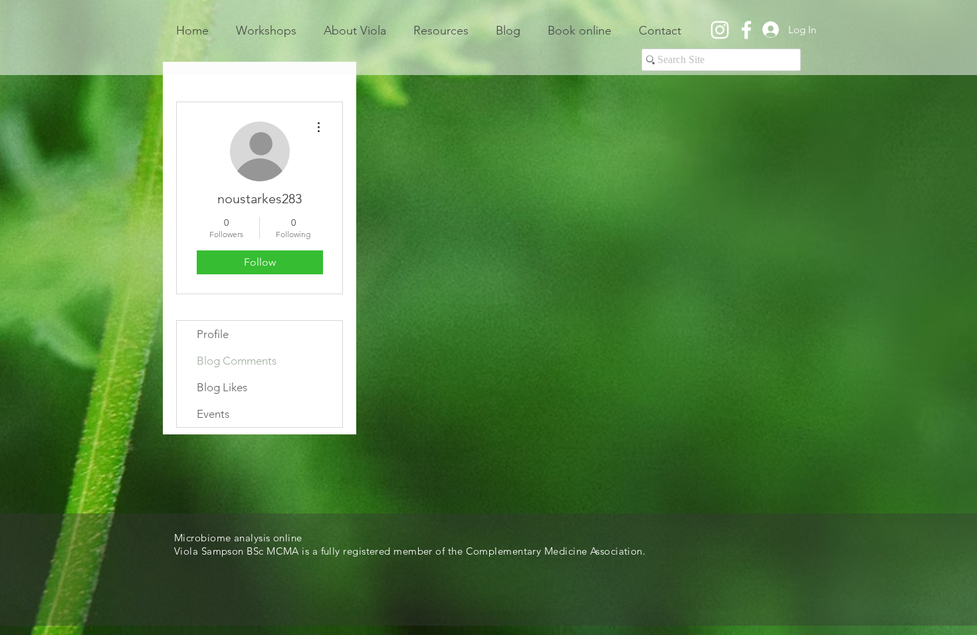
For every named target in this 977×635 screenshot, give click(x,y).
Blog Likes (222, 387)
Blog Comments (236, 360)
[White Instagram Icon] (720, 30)
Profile (213, 334)
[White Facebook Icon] (746, 30)
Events (213, 413)
